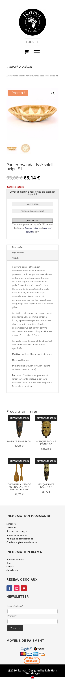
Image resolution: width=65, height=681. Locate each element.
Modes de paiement (16, 534)
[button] (53, 93)
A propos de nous (15, 559)
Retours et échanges (16, 531)
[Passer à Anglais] (32, 677)
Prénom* (12, 615)
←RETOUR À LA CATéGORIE (19, 66)
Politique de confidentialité (19, 538)
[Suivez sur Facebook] (9, 588)
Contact (10, 566)
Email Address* (15, 605)
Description (17, 247)
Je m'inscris (32, 220)
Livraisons (11, 527)
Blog (8, 562)
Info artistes (18, 252)
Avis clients (12, 569)
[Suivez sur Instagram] (17, 588)
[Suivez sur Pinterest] (24, 588)
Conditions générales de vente (21, 542)
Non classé (19, 75)
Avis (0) (15, 257)
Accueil (9, 75)
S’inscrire (11, 523)
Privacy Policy (32, 227)
